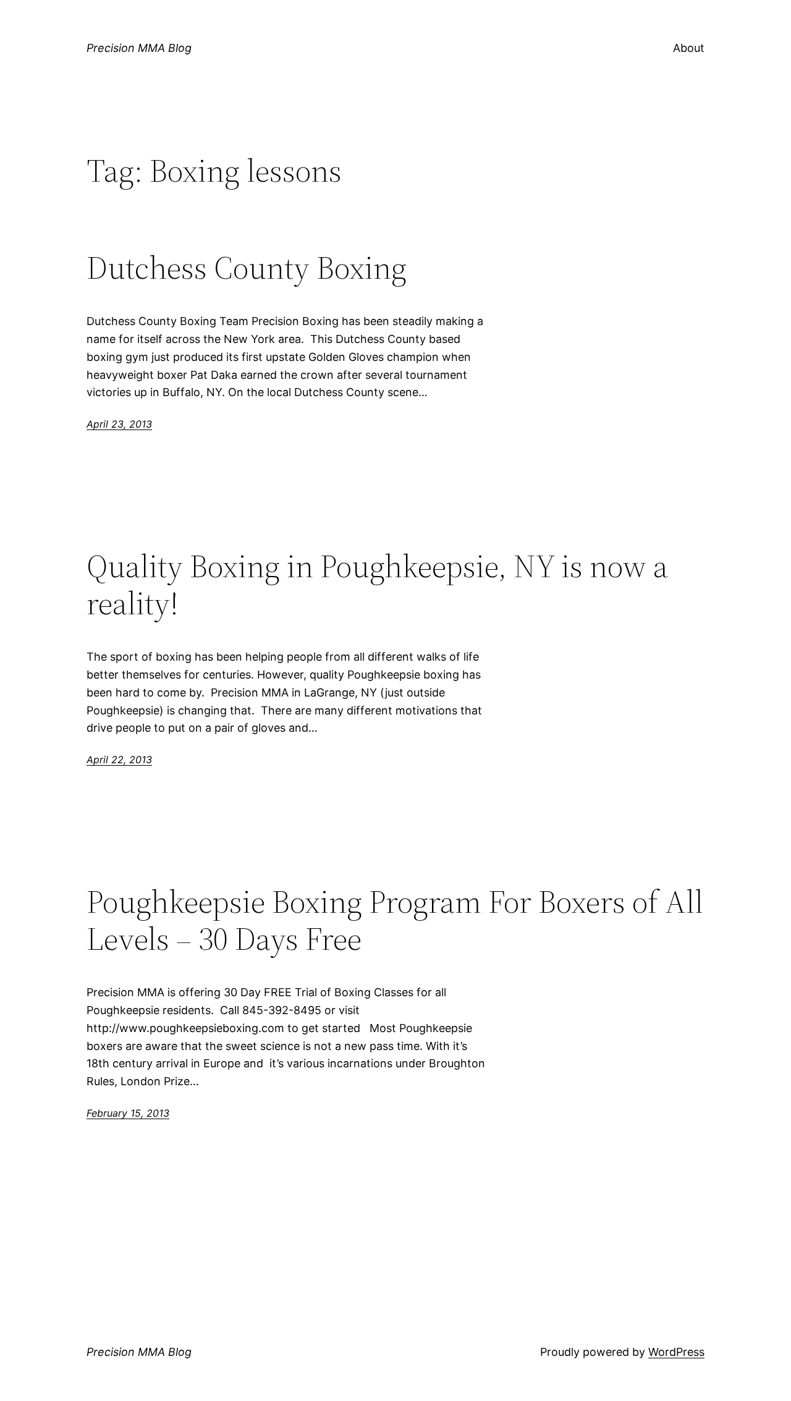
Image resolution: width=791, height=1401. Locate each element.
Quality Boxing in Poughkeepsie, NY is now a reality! (377, 585)
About (688, 47)
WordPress (676, 1351)
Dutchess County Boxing (247, 267)
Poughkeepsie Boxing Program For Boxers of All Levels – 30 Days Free (395, 920)
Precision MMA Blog (139, 47)
